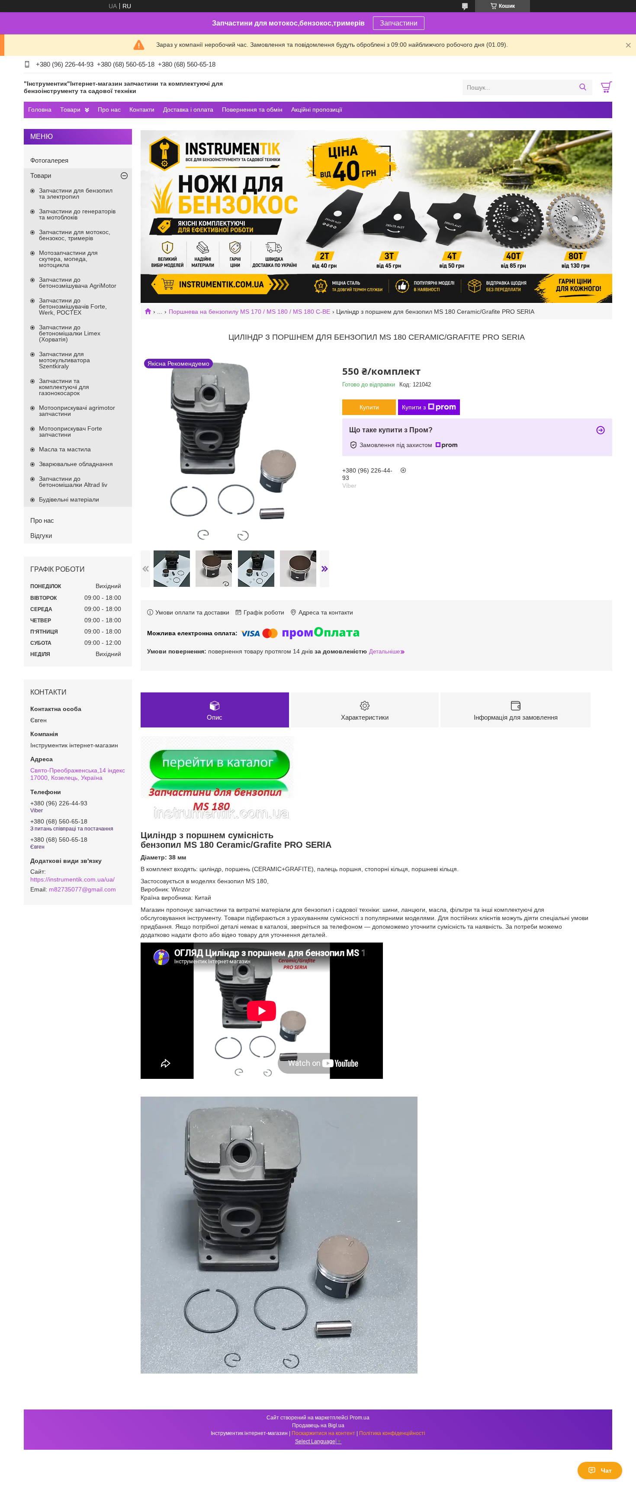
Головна (39, 109)
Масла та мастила (65, 449)
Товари (70, 109)
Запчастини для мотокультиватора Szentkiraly (64, 360)
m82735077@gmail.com (82, 889)
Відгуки (41, 535)
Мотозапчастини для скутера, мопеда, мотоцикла (68, 258)
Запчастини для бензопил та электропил (75, 193)
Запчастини (399, 23)
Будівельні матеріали (69, 499)
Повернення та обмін (252, 109)
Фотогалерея (49, 160)
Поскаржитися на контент (323, 1433)
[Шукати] (582, 87)
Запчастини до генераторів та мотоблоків (77, 214)
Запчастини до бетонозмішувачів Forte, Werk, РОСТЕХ (73, 306)
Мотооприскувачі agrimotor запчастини (77, 410)
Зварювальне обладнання (76, 463)
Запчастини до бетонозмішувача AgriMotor (77, 282)
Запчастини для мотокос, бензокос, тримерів (74, 234)
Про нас (109, 109)
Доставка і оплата (188, 109)
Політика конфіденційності (392, 1433)
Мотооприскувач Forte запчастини (70, 431)
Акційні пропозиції (316, 109)
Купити (369, 407)
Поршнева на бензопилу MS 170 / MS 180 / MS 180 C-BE (249, 311)
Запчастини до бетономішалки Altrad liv (73, 481)
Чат (606, 1470)
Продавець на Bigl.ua (318, 1425)
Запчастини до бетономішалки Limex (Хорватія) (69, 333)
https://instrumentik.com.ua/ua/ (72, 879)
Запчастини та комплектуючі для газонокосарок (64, 386)
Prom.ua (359, 1418)
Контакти (141, 109)
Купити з (414, 407)
